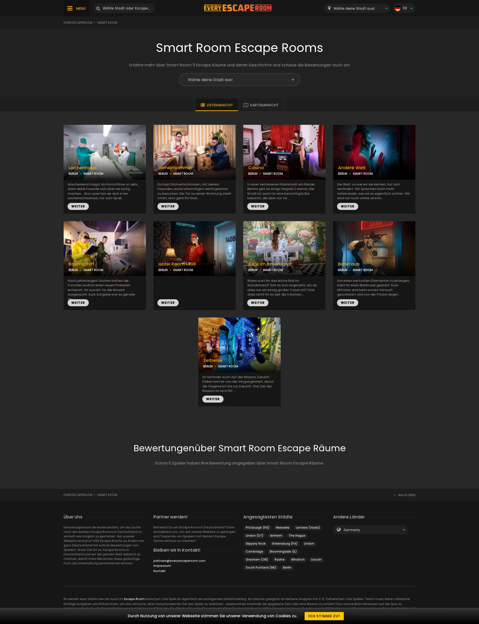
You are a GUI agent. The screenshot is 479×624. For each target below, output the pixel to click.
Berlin (287, 567)
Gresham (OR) (257, 559)
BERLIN (73, 173)
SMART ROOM (93, 173)
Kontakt (159, 571)
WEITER (78, 206)
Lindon (309, 543)
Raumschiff (81, 264)
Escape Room (134, 599)
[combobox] (357, 8)
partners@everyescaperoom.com (179, 561)
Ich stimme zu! (324, 616)
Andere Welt (352, 167)
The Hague (297, 535)
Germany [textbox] (352, 530)
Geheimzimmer (175, 167)
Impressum (162, 566)
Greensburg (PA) (285, 543)
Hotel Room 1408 (177, 264)
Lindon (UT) (254, 535)
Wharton (298, 559)
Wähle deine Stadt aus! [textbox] (354, 8)
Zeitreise (212, 360)
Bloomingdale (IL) (283, 551)
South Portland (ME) (261, 567)
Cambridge (254, 551)
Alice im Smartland (269, 264)
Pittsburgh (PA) (257, 527)
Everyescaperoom (78, 22)
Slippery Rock (255, 543)
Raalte (280, 559)
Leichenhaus (82, 167)
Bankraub (348, 264)
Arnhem (276, 535)
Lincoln (316, 559)
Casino (256, 167)
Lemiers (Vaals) (308, 527)
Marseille (282, 527)
